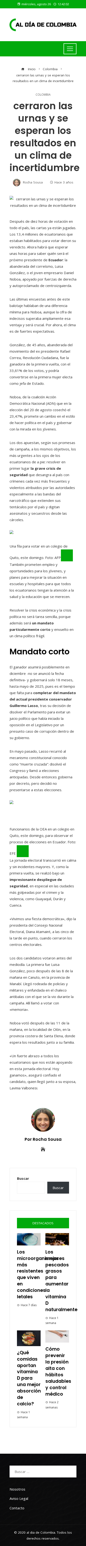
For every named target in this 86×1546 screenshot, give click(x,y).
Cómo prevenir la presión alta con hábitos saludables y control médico (58, 1371)
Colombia (43, 94)
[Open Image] (67, 555)
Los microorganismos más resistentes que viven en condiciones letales (38, 1274)
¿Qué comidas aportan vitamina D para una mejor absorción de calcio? (29, 1378)
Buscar (23, 1178)
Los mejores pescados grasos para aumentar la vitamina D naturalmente (61, 1281)
